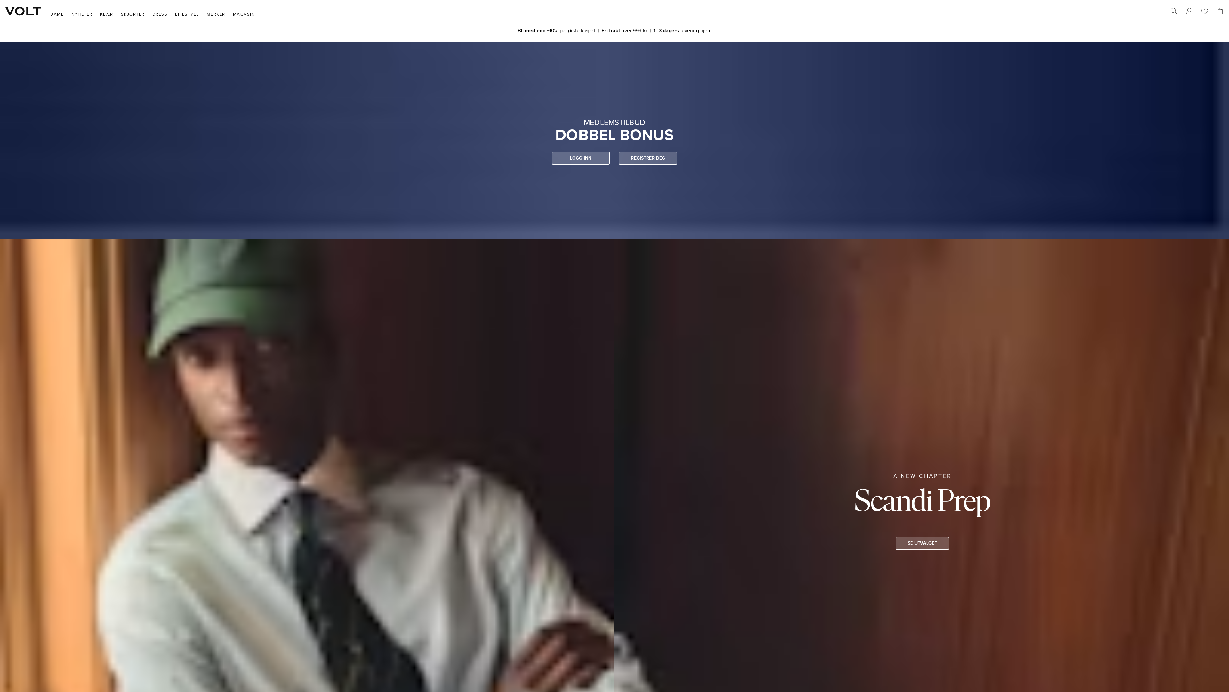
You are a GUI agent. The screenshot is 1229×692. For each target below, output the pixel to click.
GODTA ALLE (704, 393)
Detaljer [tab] (614, 291)
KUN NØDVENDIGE (524, 393)
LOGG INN (580, 159)
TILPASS (611, 393)
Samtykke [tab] (520, 291)
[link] (1189, 11)
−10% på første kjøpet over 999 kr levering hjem (615, 30)
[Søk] (1174, 11)
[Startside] (23, 11)
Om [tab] (709, 291)
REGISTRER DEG (648, 159)
